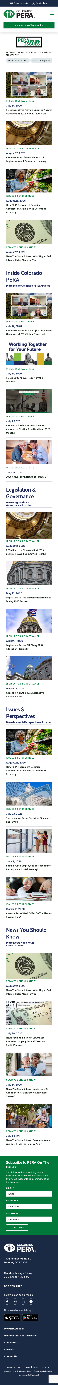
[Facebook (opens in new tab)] (7, 1302)
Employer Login (21, 3)
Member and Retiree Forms (20, 1335)
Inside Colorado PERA (18, 60)
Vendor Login (42, 3)
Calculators (11, 1342)
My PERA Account (14, 1328)
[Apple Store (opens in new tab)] (12, 1317)
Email (10, 1187)
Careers (9, 1349)
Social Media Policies (43, 1371)
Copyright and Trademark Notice (18, 1371)
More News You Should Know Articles (20, 944)
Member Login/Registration (29, 25)
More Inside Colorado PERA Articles (28, 285)
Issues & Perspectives (42, 60)
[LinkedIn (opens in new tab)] (23, 1302)
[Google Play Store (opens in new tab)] (30, 1317)
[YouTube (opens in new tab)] (31, 1302)
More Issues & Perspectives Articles (29, 722)
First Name (12, 1200)
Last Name (12, 1213)
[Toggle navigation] (51, 14)
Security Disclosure (41, 1367)
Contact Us (10, 1356)
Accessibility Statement (29, 1375)
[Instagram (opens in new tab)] (15, 1302)
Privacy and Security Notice (18, 1367)
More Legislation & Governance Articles (19, 504)
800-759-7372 (13, 1286)
